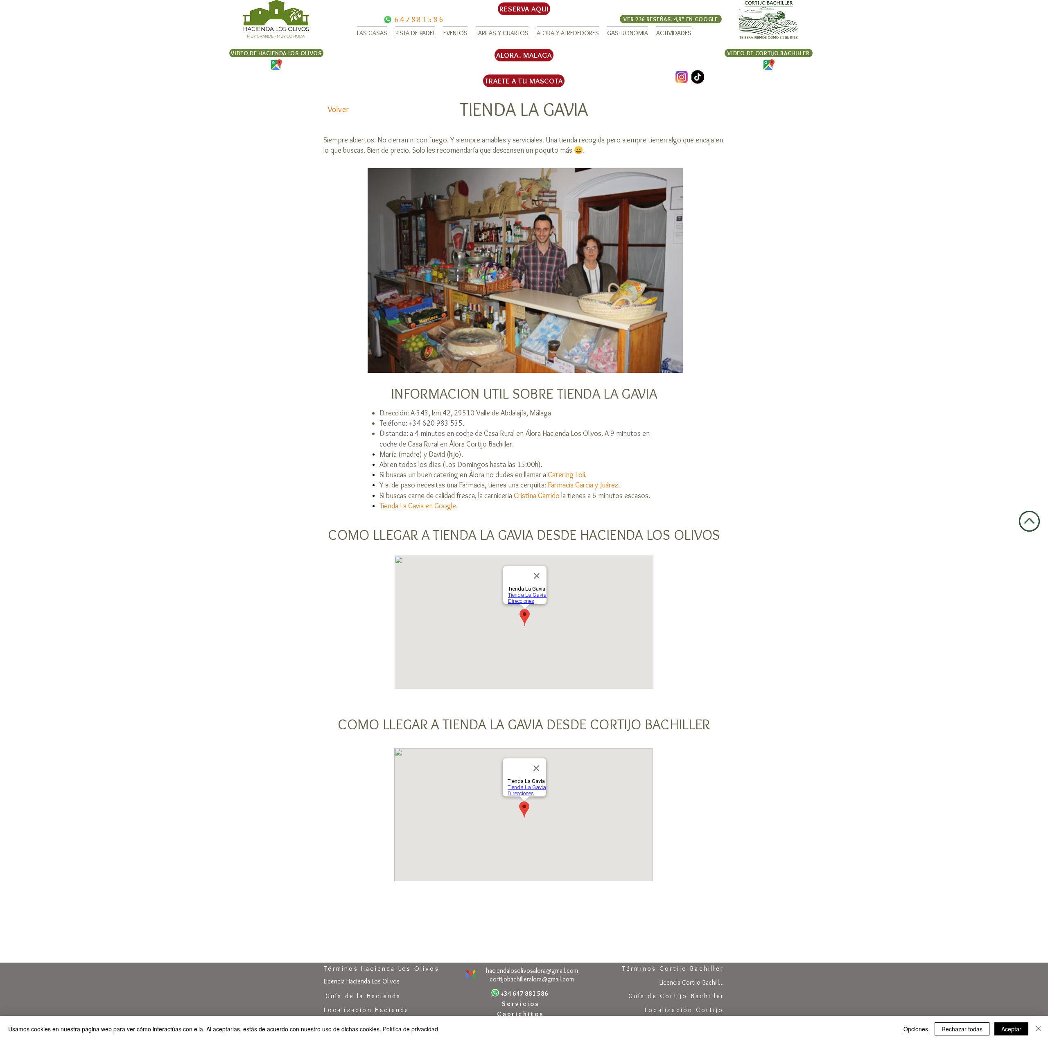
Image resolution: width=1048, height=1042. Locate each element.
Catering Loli (566, 474)
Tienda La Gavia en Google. (418, 505)
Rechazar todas (962, 1029)
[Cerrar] (1038, 1028)
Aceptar (1011, 1029)
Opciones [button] (915, 1029)
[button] (372, 33)
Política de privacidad (410, 1029)
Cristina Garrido (537, 495)
